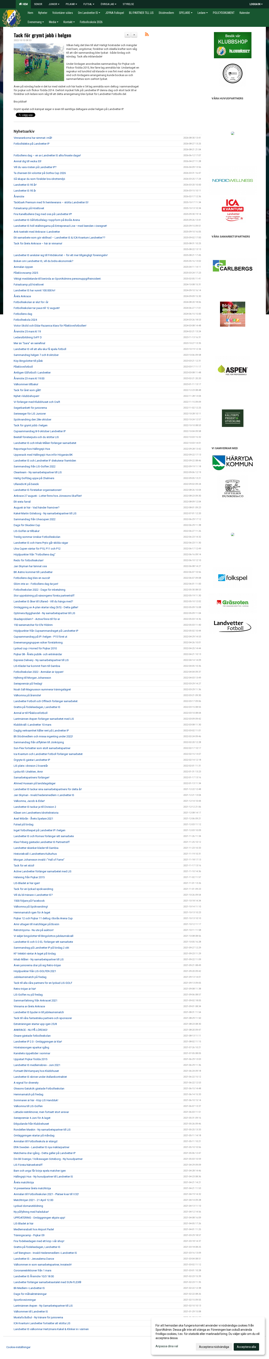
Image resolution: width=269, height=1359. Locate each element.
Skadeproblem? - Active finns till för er (37, 619)
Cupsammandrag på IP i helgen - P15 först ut (40, 636)
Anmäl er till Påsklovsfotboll (30, 713)
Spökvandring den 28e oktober (32, 419)
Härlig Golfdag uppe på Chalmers (34, 478)
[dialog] (208, 1336)
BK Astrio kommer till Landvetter (33, 572)
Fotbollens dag (23, 313)
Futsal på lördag (23, 824)
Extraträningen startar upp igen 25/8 (35, 1024)
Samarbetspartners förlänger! (31, 777)
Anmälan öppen (23, 266)
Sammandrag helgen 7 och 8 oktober (36, 355)
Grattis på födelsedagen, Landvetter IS (37, 707)
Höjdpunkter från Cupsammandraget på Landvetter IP (46, 630)
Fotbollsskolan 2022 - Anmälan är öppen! (38, 671)
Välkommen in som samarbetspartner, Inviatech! (43, 1264)
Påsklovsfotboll (23, 366)
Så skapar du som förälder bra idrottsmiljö (39, 178)
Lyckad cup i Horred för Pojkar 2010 (35, 648)
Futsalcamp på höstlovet (29, 284)
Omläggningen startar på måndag (34, 1135)
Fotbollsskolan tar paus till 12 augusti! (37, 308)
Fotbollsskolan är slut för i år (31, 302)
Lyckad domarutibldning (28, 1205)
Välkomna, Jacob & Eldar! (29, 801)
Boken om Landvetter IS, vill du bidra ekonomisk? (43, 261)
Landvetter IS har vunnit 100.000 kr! (34, 290)
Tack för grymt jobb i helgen (42, 35)
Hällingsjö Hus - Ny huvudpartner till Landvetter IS (43, 1176)
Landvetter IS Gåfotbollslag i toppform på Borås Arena (47, 220)
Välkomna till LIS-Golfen (28, 1106)
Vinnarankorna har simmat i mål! (33, 137)
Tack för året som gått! (27, 390)
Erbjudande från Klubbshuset (31, 1123)
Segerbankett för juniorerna (30, 407)
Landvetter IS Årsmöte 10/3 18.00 (34, 1276)
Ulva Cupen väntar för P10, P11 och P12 (37, 548)
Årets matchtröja (24, 1182)
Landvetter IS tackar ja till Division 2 (35, 806)
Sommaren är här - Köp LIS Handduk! (36, 1100)
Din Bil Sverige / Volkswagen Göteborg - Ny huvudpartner (48, 1159)
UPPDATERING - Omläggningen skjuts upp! (39, 1217)
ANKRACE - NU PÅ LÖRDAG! (30, 1029)
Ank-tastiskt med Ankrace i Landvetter (37, 231)
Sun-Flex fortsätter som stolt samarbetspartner (42, 748)
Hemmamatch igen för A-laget (32, 912)
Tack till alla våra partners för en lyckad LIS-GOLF (43, 982)
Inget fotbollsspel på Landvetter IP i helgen (39, 830)
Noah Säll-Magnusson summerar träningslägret (42, 689)
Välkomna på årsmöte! (27, 695)
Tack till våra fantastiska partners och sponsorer (43, 1018)
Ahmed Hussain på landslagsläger (34, 783)
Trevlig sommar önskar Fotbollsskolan (37, 536)
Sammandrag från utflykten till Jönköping (39, 742)
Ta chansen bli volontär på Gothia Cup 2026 (40, 173)
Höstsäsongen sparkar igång (31, 1047)
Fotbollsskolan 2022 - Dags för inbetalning (39, 589)
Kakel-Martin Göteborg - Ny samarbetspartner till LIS (45, 513)
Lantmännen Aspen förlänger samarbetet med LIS (44, 718)
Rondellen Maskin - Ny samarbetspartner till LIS (42, 1129)
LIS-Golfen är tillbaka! (27, 531)
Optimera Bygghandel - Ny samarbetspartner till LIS (44, 613)
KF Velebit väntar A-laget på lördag (35, 953)
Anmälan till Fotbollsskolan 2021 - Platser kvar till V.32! (46, 1194)
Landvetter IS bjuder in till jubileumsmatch (39, 1012)
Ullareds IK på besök (26, 484)
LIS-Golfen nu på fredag (28, 994)
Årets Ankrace (22, 296)
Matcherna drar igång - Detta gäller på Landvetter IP (44, 1153)
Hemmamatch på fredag (28, 1094)
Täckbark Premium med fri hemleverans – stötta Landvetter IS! (51, 202)
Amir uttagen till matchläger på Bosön (36, 924)
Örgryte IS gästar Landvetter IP (32, 759)
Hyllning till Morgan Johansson (32, 677)
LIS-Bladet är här (23, 1223)
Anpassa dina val (167, 1346)
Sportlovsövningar (25, 1299)
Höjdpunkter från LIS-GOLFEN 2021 (35, 971)
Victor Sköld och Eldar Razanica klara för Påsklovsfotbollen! (50, 325)
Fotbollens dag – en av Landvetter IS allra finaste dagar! (47, 155)
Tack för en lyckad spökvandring (33, 889)
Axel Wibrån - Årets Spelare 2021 (33, 818)
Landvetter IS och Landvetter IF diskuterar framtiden (45, 460)
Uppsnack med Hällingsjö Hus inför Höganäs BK (43, 454)
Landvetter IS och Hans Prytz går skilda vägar (41, 542)
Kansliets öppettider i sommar (32, 1053)
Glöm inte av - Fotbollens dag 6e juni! (36, 583)
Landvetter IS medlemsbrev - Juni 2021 (37, 1065)
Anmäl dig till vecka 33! (27, 161)
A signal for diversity (26, 1082)
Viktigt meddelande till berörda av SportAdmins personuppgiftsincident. (57, 278)
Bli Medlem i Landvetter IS (29, 1288)
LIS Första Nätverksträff (28, 1164)
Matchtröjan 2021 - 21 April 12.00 (33, 1200)
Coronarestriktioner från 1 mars (32, 1270)
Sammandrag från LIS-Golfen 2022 (34, 466)
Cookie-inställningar (18, 1347)
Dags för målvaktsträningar (30, 1293)
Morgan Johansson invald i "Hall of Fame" (39, 859)
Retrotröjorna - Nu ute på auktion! (34, 930)
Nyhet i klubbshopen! (26, 396)
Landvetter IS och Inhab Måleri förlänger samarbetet (45, 443)
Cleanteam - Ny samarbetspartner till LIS (38, 472)
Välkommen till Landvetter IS (31, 1311)
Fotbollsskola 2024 (25, 319)
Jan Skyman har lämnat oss (30, 566)
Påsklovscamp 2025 (26, 272)
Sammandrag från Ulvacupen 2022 (34, 519)
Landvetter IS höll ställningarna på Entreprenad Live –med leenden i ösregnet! (60, 225)
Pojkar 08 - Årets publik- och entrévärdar (38, 654)
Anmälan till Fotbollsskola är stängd (35, 1141)
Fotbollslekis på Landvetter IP (31, 143)
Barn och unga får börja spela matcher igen (40, 1170)
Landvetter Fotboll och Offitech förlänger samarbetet (46, 701)
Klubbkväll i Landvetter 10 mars (32, 724)
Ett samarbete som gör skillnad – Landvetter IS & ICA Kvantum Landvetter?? (59, 237)
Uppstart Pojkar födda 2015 (30, 1059)
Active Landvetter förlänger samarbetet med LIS (42, 871)
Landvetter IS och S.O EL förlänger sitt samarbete (43, 941)
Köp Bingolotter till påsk (28, 360)
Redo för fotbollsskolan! (29, 560)
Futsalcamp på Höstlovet (29, 208)
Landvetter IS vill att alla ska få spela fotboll (40, 349)
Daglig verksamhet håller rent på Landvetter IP (41, 730)
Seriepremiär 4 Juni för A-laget (32, 1117)
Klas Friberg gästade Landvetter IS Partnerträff (42, 842)
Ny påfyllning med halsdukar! (31, 1211)
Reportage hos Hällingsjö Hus (32, 448)
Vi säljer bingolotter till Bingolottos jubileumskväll (43, 936)
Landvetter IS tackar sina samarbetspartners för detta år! (48, 789)
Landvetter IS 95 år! (25, 184)
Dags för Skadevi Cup (27, 525)
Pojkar (70, 4)
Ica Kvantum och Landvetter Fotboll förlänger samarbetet (48, 754)
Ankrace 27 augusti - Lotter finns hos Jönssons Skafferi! (48, 495)
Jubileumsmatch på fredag (30, 977)
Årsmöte (19, 196)
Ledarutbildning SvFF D (28, 337)
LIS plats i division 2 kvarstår (31, 765)
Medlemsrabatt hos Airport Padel (34, 1229)
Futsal (87, 4)
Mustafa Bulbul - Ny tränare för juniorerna (38, 1317)
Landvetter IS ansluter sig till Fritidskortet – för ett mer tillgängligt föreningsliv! (61, 255)
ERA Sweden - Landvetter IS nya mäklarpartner (41, 1147)
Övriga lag (107, 4)
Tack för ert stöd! (24, 865)
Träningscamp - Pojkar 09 (29, 1235)
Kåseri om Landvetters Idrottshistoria (36, 812)
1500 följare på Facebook (29, 900)
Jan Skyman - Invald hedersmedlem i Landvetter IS (44, 795)
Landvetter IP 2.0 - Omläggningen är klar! (38, 1041)
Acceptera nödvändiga (214, 1347)
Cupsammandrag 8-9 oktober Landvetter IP (40, 431)
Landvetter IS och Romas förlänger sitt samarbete (44, 836)
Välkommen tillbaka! (26, 384)
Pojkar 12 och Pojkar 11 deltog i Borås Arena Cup (43, 918)
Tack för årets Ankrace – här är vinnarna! (38, 243)
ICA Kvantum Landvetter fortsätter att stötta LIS (42, 1323)
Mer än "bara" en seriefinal (29, 343)
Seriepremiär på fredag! (28, 683)
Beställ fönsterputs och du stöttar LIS (36, 437)
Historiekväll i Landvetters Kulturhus (35, 853)
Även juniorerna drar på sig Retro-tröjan (37, 965)
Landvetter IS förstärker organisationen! (38, 489)
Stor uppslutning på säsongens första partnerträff (44, 595)
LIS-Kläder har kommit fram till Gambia (37, 666)
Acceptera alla (246, 1347)
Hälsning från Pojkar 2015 (29, 877)
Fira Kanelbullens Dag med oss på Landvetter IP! (43, 214)
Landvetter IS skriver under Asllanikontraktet (40, 1076)
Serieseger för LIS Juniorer (30, 413)
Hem (24, 4)
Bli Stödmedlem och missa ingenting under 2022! (43, 736)
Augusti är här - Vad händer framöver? (36, 507)
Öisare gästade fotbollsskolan (32, 1035)
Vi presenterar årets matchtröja (32, 1188)
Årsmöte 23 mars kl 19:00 (29, 378)
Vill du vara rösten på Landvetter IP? (35, 167)
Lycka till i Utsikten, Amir (28, 771)
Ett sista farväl (22, 501)
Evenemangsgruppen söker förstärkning (38, 642)
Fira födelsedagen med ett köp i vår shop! (39, 1241)
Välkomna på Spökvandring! (31, 906)
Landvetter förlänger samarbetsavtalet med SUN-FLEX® (47, 1282)
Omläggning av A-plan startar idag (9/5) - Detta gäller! (46, 607)
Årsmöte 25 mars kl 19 (27, 331)
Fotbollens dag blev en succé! (32, 578)
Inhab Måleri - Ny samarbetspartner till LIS (39, 959)
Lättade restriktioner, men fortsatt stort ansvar (41, 1112)
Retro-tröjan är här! (25, 988)
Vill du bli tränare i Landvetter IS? (33, 894)
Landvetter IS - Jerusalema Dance (34, 1258)
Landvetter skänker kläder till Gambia (36, 847)
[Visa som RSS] (147, 35)
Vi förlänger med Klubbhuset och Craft (37, 401)
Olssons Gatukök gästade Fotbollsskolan (39, 1088)
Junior (53, 4)
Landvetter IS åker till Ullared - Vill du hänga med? (43, 601)
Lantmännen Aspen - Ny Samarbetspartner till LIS (43, 1305)
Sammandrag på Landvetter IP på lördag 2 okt (41, 947)
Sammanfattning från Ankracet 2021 (35, 1000)
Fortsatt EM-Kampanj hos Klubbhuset (36, 1070)
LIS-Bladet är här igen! (27, 883)
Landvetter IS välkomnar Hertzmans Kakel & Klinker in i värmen (51, 1329)
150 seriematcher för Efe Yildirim (33, 624)
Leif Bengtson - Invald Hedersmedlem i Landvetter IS (45, 1252)
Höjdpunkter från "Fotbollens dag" (34, 554)
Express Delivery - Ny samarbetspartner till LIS (41, 660)
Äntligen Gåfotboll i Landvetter (32, 372)
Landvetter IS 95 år (25, 190)
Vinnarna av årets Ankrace (29, 1006)
